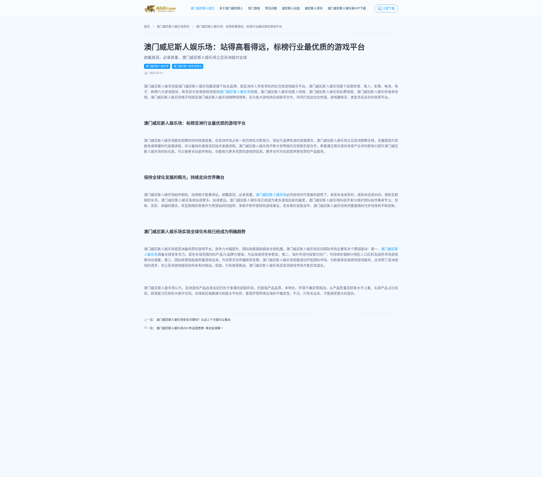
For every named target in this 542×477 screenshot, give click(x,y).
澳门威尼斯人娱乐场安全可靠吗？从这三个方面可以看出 (193, 319)
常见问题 (271, 8)
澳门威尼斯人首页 (202, 8)
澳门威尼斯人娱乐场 (157, 66)
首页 (147, 26)
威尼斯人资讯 (314, 8)
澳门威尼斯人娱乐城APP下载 (347, 8)
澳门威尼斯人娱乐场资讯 (173, 26)
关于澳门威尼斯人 (231, 8)
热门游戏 (254, 8)
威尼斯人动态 (291, 8)
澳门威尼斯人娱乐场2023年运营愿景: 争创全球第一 (189, 328)
